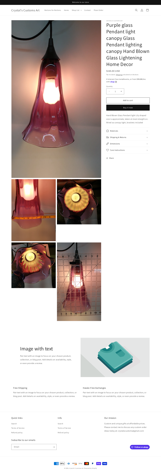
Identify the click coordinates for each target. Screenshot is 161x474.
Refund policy (17, 432)
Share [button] (111, 158)
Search (14, 424)
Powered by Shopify (90, 468)
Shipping (119, 75)
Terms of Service (18, 428)
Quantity (109, 86)
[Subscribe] (53, 447)
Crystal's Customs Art (76, 468)
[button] (76, 10)
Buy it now (128, 107)
